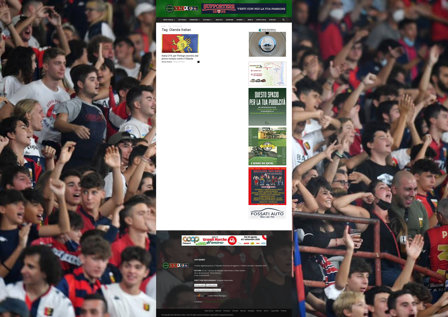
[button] (283, 20)
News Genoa (168, 20)
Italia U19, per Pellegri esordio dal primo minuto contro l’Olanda (180, 57)
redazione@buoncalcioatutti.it (214, 302)
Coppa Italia (261, 20)
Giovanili (206, 20)
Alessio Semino (167, 62)
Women (239, 20)
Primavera (194, 20)
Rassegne (229, 20)
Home (164, 26)
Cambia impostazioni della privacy (207, 290)
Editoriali (182, 20)
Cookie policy (212, 285)
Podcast (272, 20)
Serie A (250, 20)
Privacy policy (200, 285)
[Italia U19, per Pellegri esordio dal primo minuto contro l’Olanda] (181, 43)
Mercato (219, 20)
